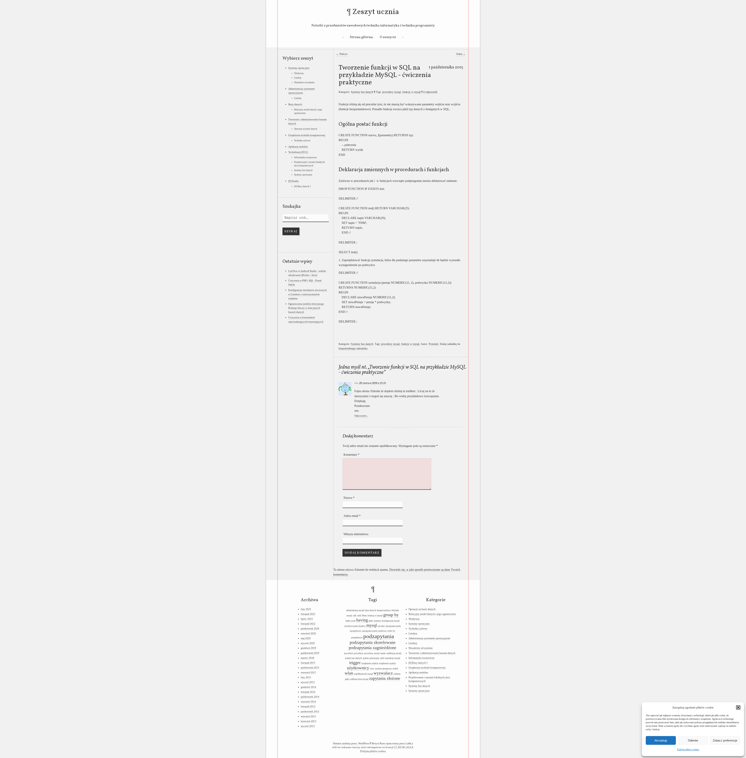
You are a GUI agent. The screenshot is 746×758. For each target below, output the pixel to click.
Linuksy (298, 77)
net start (381, 626)
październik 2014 (310, 696)
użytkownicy (358, 668)
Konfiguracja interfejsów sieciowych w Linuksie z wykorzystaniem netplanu (307, 294)
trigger (355, 662)
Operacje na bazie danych (305, 128)
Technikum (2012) (298, 152)
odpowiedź (430, 91)
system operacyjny (371, 658)
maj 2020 (306, 638)
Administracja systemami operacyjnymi (429, 638)
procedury (358, 653)
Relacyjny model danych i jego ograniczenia (432, 614)
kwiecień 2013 (308, 721)
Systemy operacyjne (298, 67)
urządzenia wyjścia (387, 663)
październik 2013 (310, 711)
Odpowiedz (361, 415)
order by (391, 631)
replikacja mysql (393, 653)
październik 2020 (310, 628)
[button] (738, 707)
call (354, 615)
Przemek (433, 343)
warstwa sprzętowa (383, 668)
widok (395, 668)
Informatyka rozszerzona (305, 157)
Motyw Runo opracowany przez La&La (392, 743)
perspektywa (357, 637)
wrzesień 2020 (308, 633)
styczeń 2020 (308, 643)
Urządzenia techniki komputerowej (306, 135)
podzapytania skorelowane (373, 642)
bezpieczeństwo (384, 610)
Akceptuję (660, 740)
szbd (382, 658)
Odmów (693, 740)
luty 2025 (306, 609)
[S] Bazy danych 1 (302, 186)
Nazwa (349, 497)
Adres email (352, 515)
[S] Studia (293, 181)
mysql (371, 625)
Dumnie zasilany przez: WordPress (351, 743)
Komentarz (351, 454)
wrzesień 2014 (308, 701)
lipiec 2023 (307, 619)
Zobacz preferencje (725, 740)
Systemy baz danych (362, 91)
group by (391, 614)
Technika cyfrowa (302, 140)
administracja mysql (355, 610)
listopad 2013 (308, 706)
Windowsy (299, 73)
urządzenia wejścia (369, 663)
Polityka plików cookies (688, 749)
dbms (364, 615)
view (372, 668)
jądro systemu (375, 621)
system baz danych (353, 658)
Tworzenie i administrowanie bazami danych (432, 653)
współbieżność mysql (363, 674)
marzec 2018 (307, 658)
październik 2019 (310, 653)
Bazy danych (295, 104)
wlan (349, 673)
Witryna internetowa (355, 534)
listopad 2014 (308, 692)
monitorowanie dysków (355, 626)
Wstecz (342, 54)
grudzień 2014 (308, 687)
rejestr (383, 653)
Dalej (460, 54)
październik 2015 (310, 667)
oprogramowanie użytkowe (374, 631)
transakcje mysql (392, 658)
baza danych (370, 610)
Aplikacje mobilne (298, 146)
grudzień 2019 (308, 648)
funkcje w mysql (411, 91)
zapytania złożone (384, 678)
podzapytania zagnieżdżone (372, 647)
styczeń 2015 (308, 682)
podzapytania (378, 636)
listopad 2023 (308, 614)
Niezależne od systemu (304, 82)
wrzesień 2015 (308, 672)
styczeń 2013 (308, 726)
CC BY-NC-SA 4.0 (403, 747)
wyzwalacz (383, 673)
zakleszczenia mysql (359, 679)
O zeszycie (388, 37)
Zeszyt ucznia (375, 12)
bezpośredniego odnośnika (353, 348)
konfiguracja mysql (390, 621)
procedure (348, 653)
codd (359, 615)
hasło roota (351, 621)
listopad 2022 (308, 623)
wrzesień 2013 (308, 716)
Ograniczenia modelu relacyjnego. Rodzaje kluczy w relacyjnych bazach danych (306, 308)
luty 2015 (306, 677)
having (362, 620)
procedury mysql (391, 91)
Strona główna (361, 37)
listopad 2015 (308, 662)
